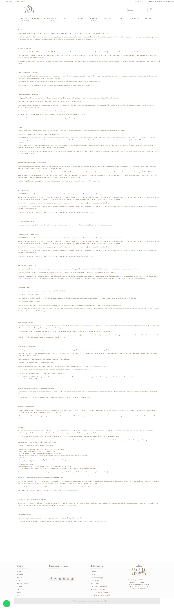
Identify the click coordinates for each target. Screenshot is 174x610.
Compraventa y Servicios (94, 19)
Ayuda (19, 595)
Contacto (149, 18)
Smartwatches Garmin (52, 19)
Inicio (19, 572)
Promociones (108, 18)
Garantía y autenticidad (99, 586)
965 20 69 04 (141, 1)
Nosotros (135, 18)
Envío (93, 575)
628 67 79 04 (151, 1)
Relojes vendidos (23, 583)
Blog (122, 18)
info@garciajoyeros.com (166, 1)
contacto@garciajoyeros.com (140, 584)
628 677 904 (144, 582)
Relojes (80, 18)
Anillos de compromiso (24, 19)
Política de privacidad (98, 589)
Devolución (95, 580)
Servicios (20, 589)
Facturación (95, 583)
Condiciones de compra (99, 592)
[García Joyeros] (82, 8)
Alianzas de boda (38, 18)
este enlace (118, 194)
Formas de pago (97, 578)
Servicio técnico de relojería (100, 595)
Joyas (66, 18)
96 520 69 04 (135, 582)
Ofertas (19, 586)
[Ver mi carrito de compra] (150, 9)
